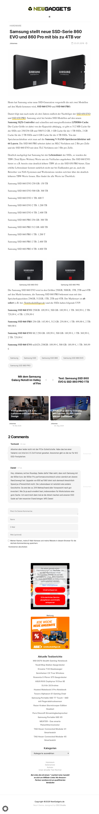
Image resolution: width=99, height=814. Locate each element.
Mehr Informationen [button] (50, 585)
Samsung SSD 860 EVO (73, 358)
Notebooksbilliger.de (34, 302)
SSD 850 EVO (83, 113)
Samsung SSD (30, 358)
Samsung (14, 358)
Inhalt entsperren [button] (50, 590)
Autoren (50, 767)
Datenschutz (50, 765)
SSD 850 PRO (19, 118)
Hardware (15, 25)
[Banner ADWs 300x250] (50, 633)
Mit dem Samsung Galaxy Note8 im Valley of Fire (26, 380)
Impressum (50, 762)
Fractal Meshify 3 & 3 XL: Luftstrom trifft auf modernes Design (26, 413)
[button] (5, 808)
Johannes (13, 43)
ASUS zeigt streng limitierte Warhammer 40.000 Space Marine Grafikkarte (67, 413)
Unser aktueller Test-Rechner (50, 770)
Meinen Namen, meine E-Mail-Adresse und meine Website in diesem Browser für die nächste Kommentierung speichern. (43, 542)
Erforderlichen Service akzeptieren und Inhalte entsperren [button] (50, 599)
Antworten (87, 454)
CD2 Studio (61, 805)
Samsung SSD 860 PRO (20, 365)
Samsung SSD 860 (50, 358)
